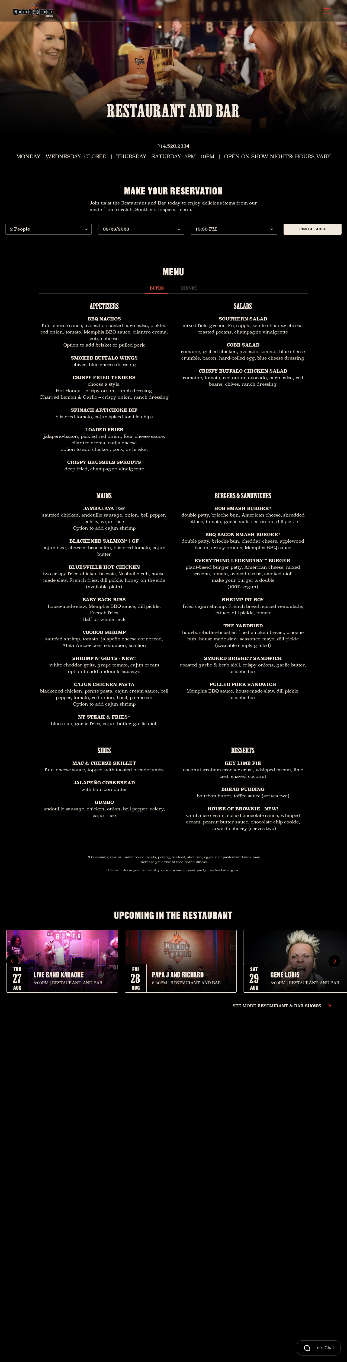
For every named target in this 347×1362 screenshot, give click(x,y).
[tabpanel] (173, 568)
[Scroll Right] (334, 961)
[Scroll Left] (12, 961)
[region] (173, 961)
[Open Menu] (326, 10)
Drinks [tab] (189, 288)
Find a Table (312, 229)
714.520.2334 (173, 146)
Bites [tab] (157, 288)
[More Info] (62, 961)
